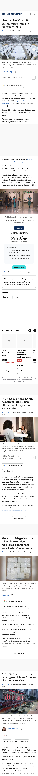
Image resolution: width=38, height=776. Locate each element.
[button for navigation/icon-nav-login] (31, 14)
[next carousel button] (34, 49)
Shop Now (9, 371)
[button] (31, 14)
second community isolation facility (17, 160)
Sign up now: (6, 31)
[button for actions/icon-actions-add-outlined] (14, 72)
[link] (12, 14)
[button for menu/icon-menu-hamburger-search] (35, 14)
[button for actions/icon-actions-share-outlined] (33, 78)
